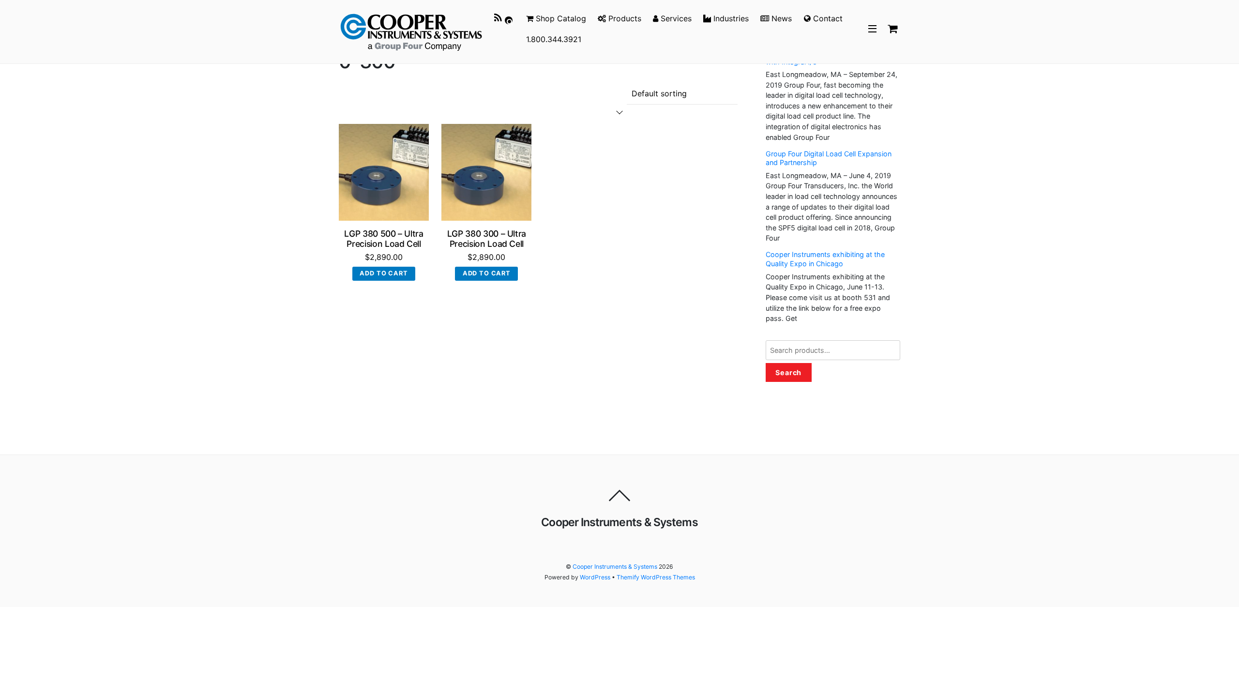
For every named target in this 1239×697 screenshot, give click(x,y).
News (780, 18)
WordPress (595, 577)
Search (788, 372)
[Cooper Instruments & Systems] (411, 30)
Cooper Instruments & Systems (615, 566)
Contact (827, 18)
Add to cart (384, 273)
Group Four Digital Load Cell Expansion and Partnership (828, 158)
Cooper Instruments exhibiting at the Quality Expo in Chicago (825, 259)
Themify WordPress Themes (656, 577)
